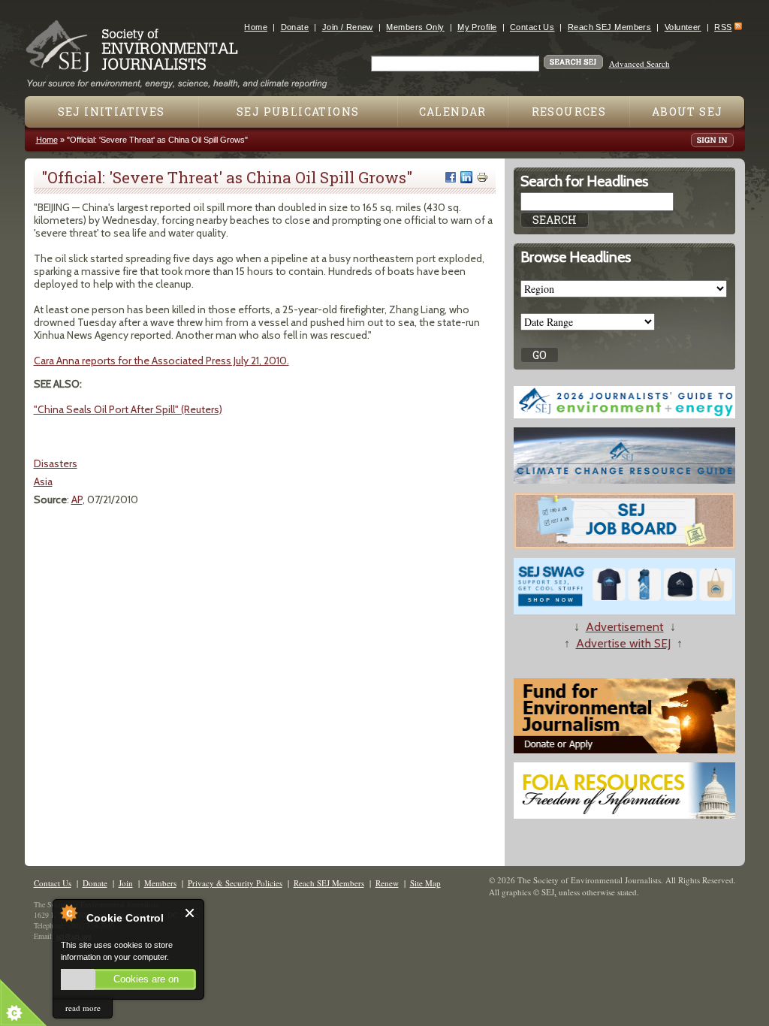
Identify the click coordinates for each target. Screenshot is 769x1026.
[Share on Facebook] (451, 177)
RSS (722, 27)
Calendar (453, 111)
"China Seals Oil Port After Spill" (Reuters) (128, 409)
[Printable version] (482, 177)
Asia (43, 481)
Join (126, 883)
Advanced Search (639, 63)
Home (255, 27)
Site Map (425, 883)
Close (190, 913)
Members (160, 883)
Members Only (415, 27)
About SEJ (687, 111)
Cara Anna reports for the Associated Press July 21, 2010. (161, 360)
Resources (569, 111)
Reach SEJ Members (609, 27)
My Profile (476, 27)
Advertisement (625, 627)
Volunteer (683, 27)
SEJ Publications (298, 111)
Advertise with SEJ (623, 643)
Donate (295, 27)
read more (83, 1007)
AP (77, 499)
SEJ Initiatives (111, 111)
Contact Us (532, 27)
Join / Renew (347, 27)
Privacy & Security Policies (235, 883)
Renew (387, 883)
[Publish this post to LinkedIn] (466, 177)
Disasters (55, 463)
